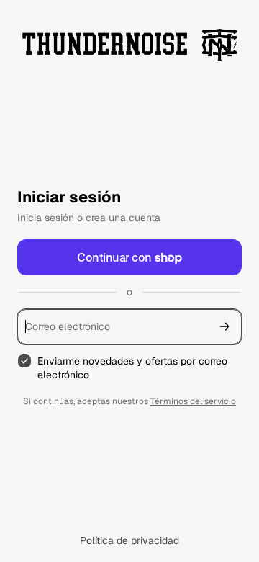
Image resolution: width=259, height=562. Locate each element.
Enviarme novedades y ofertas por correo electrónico (132, 367)
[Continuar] (224, 326)
